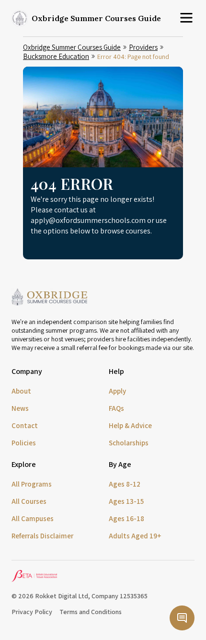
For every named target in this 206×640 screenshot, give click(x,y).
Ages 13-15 (126, 501)
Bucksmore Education (56, 56)
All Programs (31, 484)
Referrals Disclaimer (42, 535)
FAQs (116, 408)
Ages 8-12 (124, 484)
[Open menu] (186, 18)
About (21, 391)
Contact (24, 425)
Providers (143, 47)
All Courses (28, 501)
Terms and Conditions (90, 611)
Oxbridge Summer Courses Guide (72, 47)
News (20, 408)
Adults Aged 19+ (135, 535)
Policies (23, 442)
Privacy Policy (31, 611)
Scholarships (129, 442)
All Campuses (32, 518)
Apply (117, 391)
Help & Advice (130, 425)
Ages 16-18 (126, 518)
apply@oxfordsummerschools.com (88, 220)
